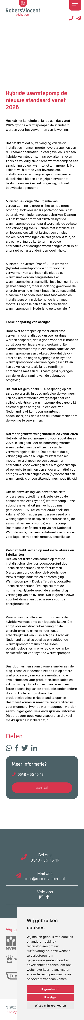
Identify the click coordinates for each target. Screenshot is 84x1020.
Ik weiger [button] (50, 997)
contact (42, 788)
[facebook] (48, 897)
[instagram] (42, 897)
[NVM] (14, 944)
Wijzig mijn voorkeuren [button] (50, 1005)
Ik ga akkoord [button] (50, 989)
